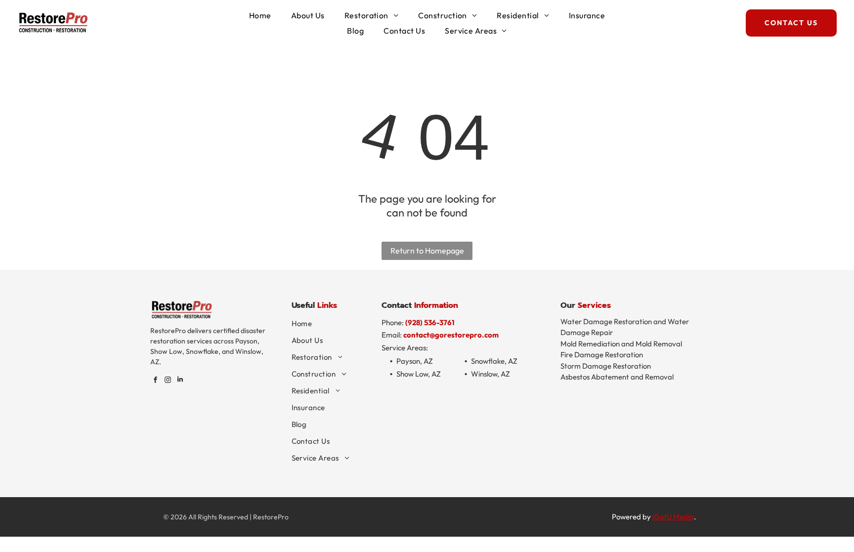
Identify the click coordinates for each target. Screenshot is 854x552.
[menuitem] (260, 15)
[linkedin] (180, 381)
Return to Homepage (427, 250)
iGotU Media (673, 516)
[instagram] (167, 381)
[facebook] (155, 381)
